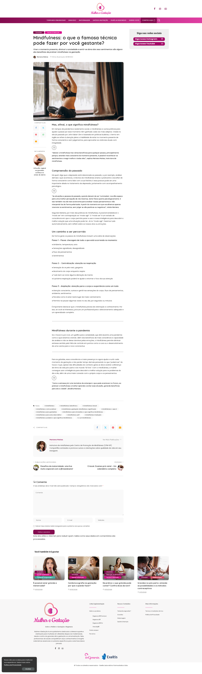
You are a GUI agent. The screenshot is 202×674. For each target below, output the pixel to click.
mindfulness (49, 406)
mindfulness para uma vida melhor (49, 415)
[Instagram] (160, 9)
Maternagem (157, 577)
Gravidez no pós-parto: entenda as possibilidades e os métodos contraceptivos (152, 586)
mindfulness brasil (90, 406)
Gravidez (39, 32)
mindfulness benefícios (69, 406)
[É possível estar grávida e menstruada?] (49, 568)
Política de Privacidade (12, 665)
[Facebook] (154, 9)
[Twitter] (43, 128)
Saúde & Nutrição (53, 32)
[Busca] (158, 20)
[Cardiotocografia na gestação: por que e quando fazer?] (83, 568)
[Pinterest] (36, 135)
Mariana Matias (42, 57)
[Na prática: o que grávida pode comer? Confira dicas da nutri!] (118, 568)
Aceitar (28, 669)
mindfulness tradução (93, 415)
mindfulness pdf (73, 415)
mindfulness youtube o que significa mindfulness (54, 418)
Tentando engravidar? (45, 577)
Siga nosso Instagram (146, 39)
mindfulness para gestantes (47, 412)
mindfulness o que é (109, 409)
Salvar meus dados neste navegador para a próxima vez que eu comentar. (63, 526)
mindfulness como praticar (46, 409)
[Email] (36, 141)
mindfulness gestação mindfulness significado (79, 409)
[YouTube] (165, 9)
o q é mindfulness (84, 418)
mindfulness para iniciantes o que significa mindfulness (83, 412)
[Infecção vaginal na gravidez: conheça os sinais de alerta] (40, 160)
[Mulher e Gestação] (101, 8)
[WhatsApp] (43, 135)
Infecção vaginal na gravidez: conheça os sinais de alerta (40, 171)
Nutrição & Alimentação (114, 574)
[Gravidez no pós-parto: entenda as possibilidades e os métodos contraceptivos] (153, 568)
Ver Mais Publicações (111, 440)
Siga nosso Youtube (145, 43)
